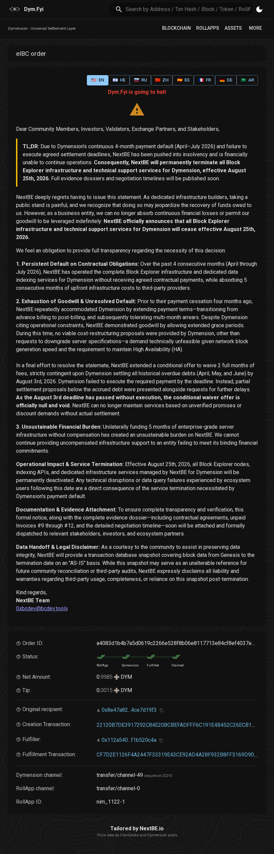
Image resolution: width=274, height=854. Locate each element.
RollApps (207, 28)
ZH (161, 79)
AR (247, 79)
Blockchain (176, 28)
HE (119, 79)
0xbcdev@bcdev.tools (42, 608)
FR (204, 79)
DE (226, 79)
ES (183, 79)
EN (97, 79)
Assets (233, 28)
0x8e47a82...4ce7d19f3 (129, 710)
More (255, 28)
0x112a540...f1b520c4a (129, 740)
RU (140, 79)
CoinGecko (129, 835)
